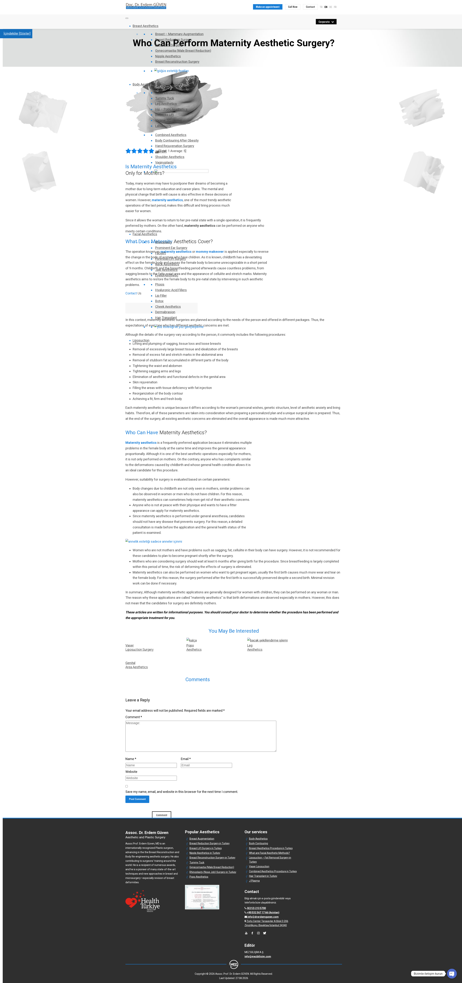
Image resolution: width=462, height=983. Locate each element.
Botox (159, 301)
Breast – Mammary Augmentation (179, 34)
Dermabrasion (165, 312)
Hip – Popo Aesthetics (171, 109)
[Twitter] (264, 933)
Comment (133, 717)
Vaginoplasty (164, 162)
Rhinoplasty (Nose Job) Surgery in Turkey (212, 872)
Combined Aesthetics (170, 135)
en (325, 6)
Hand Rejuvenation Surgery (174, 146)
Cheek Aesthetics (168, 306)
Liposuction (141, 340)
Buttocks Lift (164, 115)
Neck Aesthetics (167, 264)
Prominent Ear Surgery (171, 248)
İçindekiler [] (17, 33)
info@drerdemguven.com (263, 916)
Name (130, 759)
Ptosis (159, 284)
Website (131, 772)
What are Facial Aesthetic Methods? (269, 852)
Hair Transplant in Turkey (263, 876)
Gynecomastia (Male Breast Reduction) (183, 50)
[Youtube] (246, 933)
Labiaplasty (163, 126)
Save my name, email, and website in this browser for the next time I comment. (181, 792)
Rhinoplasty (163, 242)
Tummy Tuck (164, 98)
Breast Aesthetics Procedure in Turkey (271, 848)
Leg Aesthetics (166, 104)
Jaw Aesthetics (166, 270)
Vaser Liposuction (168, 93)
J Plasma (254, 880)
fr (335, 6)
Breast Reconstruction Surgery (177, 62)
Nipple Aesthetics (168, 56)
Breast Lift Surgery (168, 45)
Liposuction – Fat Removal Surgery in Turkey (270, 859)
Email (186, 759)
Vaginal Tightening (168, 120)
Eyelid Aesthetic (166, 275)
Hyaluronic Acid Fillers (171, 290)
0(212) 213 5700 (256, 908)
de (330, 6)
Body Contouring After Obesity (177, 140)
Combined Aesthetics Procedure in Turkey (273, 871)
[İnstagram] (258, 933)
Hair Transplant (166, 317)
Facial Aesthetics (145, 234)
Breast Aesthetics (145, 26)
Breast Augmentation (201, 838)
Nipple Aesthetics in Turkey (204, 852)
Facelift (160, 253)
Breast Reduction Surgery (173, 39)
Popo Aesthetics (198, 876)
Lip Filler (161, 295)
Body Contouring (258, 843)
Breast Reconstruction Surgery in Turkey (212, 857)
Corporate (324, 21)
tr (321, 6)
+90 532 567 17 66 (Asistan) (263, 912)
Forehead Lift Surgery (170, 259)
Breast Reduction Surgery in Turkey (209, 843)
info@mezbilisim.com (258, 956)
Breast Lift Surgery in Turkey (205, 848)
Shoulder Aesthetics (169, 157)
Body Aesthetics (144, 84)
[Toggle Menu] (126, 18)
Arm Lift (161, 151)
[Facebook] (252, 933)
